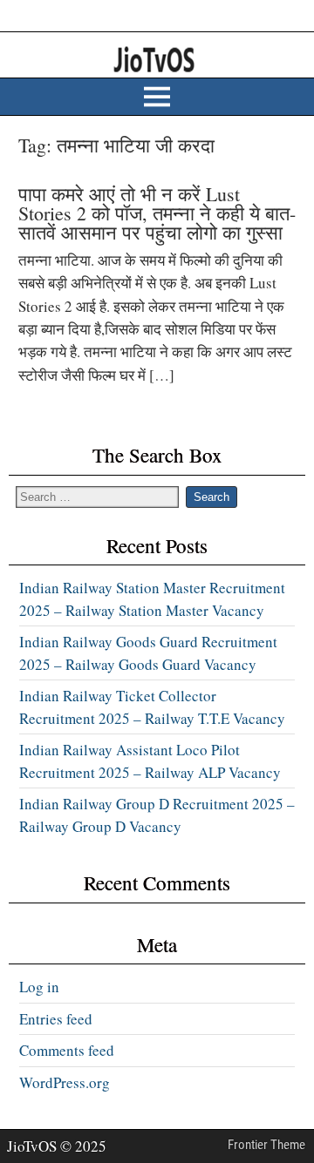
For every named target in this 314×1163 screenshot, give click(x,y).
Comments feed (66, 1050)
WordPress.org (64, 1082)
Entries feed (55, 1019)
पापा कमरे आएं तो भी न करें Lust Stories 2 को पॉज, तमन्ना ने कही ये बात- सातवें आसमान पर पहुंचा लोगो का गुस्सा (157, 213)
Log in (39, 987)
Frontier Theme (266, 1145)
